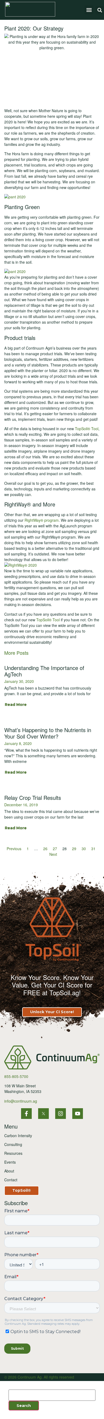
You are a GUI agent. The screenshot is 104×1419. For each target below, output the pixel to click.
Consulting (13, 1144)
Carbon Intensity (18, 1135)
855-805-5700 (16, 1076)
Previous (14, 848)
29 (74, 848)
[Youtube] (77, 1113)
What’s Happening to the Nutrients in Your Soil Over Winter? (47, 733)
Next (53, 854)
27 (55, 848)
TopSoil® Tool (86, 428)
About (9, 1171)
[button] (89, 9)
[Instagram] (60, 1113)
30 (84, 848)
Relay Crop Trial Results (32, 797)
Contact (10, 1179)
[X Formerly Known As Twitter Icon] (43, 1113)
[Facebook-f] (26, 1113)
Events (10, 1162)
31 (93, 848)
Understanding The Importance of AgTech (44, 671)
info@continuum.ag (20, 1101)
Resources (13, 1153)
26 (45, 848)
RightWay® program (42, 520)
